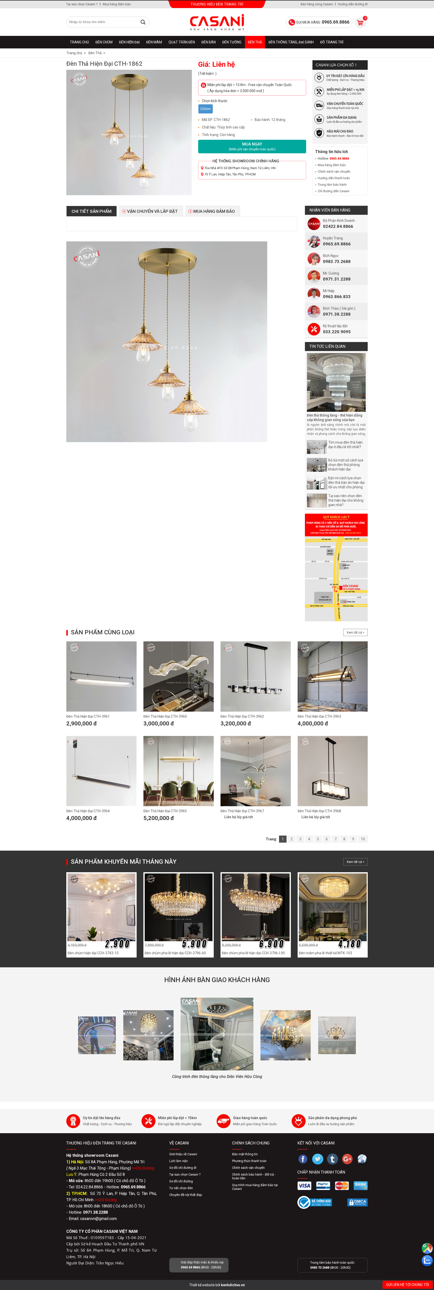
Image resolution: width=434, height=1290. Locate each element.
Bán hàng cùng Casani (317, 4)
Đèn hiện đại (129, 42)
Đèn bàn (208, 42)
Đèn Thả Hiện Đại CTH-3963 (319, 716)
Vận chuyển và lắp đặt (152, 211)
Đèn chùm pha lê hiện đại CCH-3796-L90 (253, 953)
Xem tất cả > (355, 632)
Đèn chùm (104, 42)
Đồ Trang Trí (331, 42)
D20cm (205, 109)
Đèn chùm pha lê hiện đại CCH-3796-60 (175, 953)
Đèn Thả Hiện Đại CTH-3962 (242, 716)
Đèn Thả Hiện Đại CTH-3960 (165, 716)
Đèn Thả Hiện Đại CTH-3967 (242, 811)
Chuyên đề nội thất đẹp (185, 1195)
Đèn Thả (255, 42)
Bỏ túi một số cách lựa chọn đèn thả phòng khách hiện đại (345, 464)
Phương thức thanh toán (249, 1161)
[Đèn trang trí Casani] (217, 22)
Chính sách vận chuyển (334, 171)
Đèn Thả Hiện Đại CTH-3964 (88, 811)
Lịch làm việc (178, 1161)
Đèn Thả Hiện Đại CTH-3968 (319, 811)
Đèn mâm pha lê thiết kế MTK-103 (325, 953)
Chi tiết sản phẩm (92, 211)
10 (363, 839)
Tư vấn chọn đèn (181, 1188)
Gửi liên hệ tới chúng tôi (407, 1285)
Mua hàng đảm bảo (117, 4)
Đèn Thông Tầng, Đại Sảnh (291, 42)
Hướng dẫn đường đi (353, 4)
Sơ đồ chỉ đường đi (182, 1168)
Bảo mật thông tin (245, 1154)
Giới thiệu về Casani (183, 1154)
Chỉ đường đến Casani (333, 191)
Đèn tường (231, 42)
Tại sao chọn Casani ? (82, 4)
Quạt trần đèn (182, 42)
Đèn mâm (154, 42)
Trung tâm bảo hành (332, 184)
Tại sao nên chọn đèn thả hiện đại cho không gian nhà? (345, 500)
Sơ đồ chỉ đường (181, 1181)
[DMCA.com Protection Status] (357, 1202)
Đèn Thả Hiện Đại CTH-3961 (88, 716)
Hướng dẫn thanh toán (334, 178)
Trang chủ (79, 42)
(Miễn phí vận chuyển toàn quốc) (252, 146)
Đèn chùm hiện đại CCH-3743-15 (93, 953)
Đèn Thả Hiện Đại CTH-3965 (165, 811)
